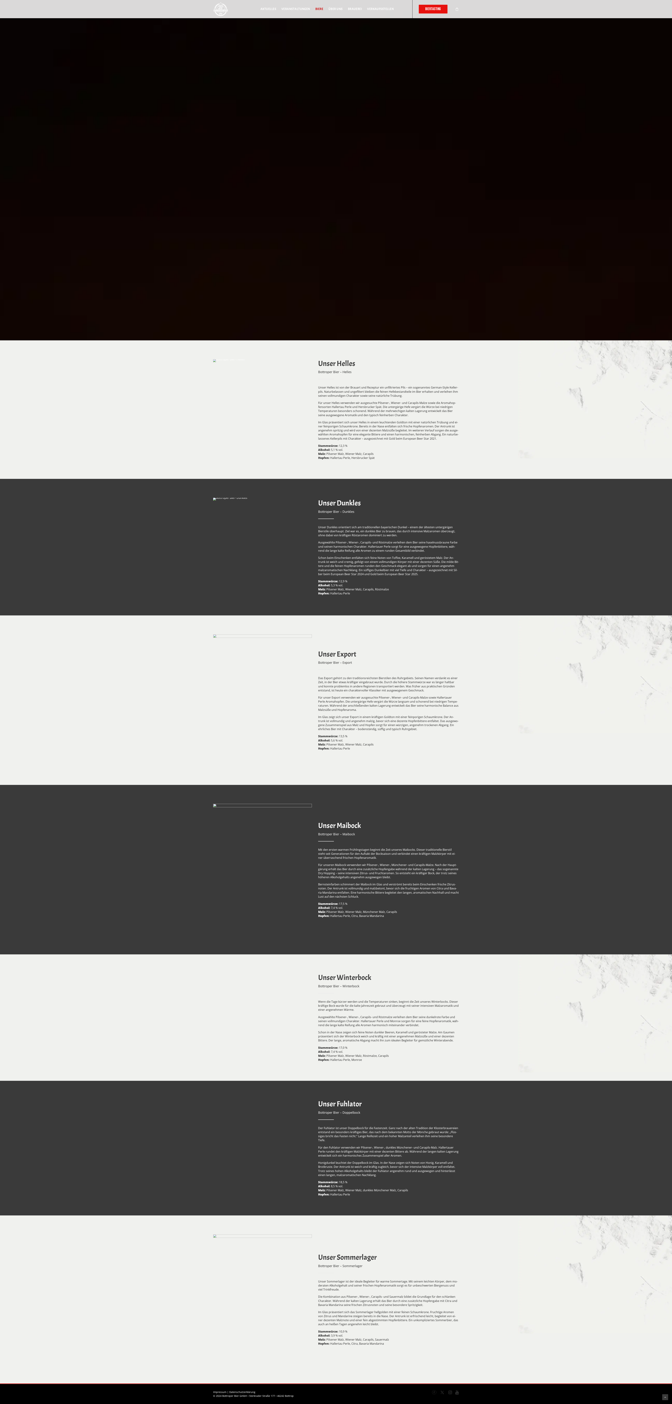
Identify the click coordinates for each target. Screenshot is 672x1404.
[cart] (457, 9)
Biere (319, 9)
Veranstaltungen (295, 9)
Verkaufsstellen (380, 9)
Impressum (219, 1392)
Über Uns (335, 9)
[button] (434, 1393)
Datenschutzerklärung (242, 1392)
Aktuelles (268, 9)
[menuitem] (268, 9)
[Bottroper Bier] (220, 9)
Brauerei (355, 9)
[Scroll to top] (665, 1397)
